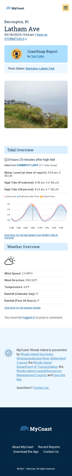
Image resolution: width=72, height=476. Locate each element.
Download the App (25, 451)
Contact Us (51, 451)
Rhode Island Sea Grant (37, 354)
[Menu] (65, 7)
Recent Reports (49, 447)
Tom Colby (37, 56)
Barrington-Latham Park (40, 68)
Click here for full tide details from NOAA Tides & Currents (31, 236)
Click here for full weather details (22, 307)
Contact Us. (41, 388)
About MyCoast (22, 447)
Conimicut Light (28, 165)
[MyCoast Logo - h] (15, 8)
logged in (29, 317)
